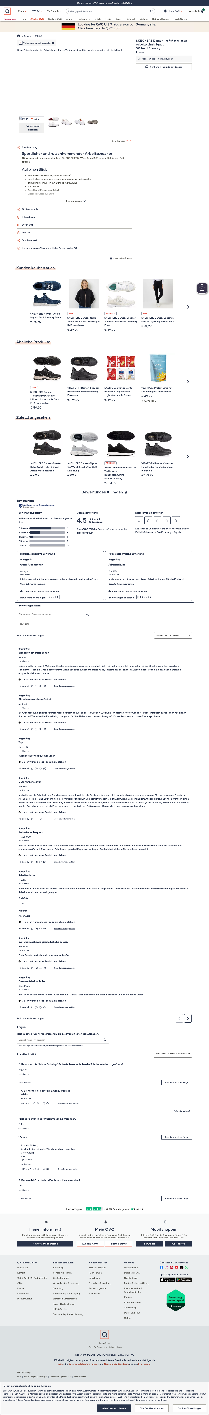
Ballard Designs (30, 1376)
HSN (19, 1376)
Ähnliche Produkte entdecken (166, 66)
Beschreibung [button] (29, 147)
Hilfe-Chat (22, 1267)
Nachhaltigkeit (131, 1278)
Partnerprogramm (97, 1288)
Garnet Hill (54, 1376)
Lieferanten (23, 1293)
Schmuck (131, 19)
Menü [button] (21, 11)
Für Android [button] (178, 1243)
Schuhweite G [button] (29, 240)
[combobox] (107, 11)
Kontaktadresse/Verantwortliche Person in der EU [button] (49, 248)
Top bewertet (83, 19)
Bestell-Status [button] (119, 1243)
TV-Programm (95, 1272)
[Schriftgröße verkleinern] (131, 140)
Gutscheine (94, 1278)
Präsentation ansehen (33, 127)
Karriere (128, 1297)
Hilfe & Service (60, 1309)
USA (89, 1347)
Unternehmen (131, 1267)
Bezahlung (58, 1288)
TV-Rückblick (54, 11)
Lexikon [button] (26, 232)
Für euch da (94, 1293)
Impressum (144, 1363)
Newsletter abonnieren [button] (45, 1243)
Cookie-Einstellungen (190, 1408)
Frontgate (43, 1376)
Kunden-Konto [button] (90, 1243)
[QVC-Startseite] (18, 36)
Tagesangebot (10, 19)
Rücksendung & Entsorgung (66, 1293)
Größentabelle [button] (30, 209)
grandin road (66, 1376)
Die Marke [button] (27, 224)
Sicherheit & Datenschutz (65, 1298)
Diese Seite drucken (122, 258)
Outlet (127, 1318)
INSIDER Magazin (97, 1267)
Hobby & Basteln (160, 19)
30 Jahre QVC (37, 19)
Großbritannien (100, 1347)
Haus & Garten (180, 19)
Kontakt (21, 1272)
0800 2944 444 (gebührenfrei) (32, 1278)
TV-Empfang (130, 1307)
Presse (20, 1288)
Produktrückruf (24, 1298)
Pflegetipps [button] (28, 216)
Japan (119, 1347)
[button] (170, 11)
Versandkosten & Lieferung (66, 1283)
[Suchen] (152, 11)
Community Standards (116, 1363)
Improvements (80, 1376)
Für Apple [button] (149, 1243)
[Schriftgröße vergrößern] (127, 140)
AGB (60, 1363)
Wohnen (144, 19)
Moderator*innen (132, 1302)
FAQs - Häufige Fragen (64, 1304)
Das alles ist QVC (132, 1272)
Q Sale (98, 19)
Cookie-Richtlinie (157, 1400)
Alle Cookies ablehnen (152, 1408)
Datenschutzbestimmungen (83, 1363)
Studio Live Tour (132, 1312)
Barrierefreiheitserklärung (136, 1283)
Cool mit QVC (55, 19)
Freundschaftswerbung (100, 1283)
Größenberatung (61, 1278)
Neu (24, 19)
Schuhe (27, 36)
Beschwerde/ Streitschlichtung (68, 1314)
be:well (69, 19)
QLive (20, 1283)
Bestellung (58, 1267)
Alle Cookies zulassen (114, 1408)
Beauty (119, 19)
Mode (108, 19)
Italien (111, 1347)
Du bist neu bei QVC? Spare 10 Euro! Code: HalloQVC (103, 3)
